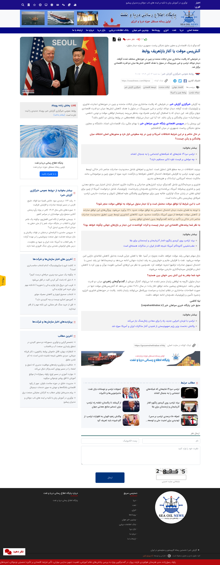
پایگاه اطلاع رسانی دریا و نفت (49, 163)
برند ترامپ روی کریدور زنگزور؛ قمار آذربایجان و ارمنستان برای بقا (162, 240)
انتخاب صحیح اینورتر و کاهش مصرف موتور (53, 294)
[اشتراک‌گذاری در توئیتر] (180, 80)
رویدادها (156, 30)
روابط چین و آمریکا (178, 92)
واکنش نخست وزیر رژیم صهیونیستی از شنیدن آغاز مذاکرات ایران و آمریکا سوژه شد (153, 326)
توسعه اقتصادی (149, 87)
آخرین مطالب (65, 336)
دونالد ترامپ (194, 92)
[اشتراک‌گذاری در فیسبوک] (185, 80)
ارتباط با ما (77, 30)
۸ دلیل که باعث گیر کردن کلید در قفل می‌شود (52, 280)
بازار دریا (101, 30)
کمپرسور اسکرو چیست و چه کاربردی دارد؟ (54, 299)
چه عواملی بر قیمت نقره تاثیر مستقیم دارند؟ (172, 159)
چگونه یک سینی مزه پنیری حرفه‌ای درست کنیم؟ (51, 274)
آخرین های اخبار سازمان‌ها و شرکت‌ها (52, 259)
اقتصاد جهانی (177, 87)
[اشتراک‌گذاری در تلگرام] (174, 80)
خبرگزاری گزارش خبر (133, 87)
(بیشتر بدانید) (59, 114)
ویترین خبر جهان (140, 30)
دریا (181, 30)
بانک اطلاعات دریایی (119, 30)
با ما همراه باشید (49, 174)
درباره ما (90, 30)
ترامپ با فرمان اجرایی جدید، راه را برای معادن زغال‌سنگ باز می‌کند (161, 321)
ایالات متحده (164, 87)
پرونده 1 (3, 281)
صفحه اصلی (192, 30)
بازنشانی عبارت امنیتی (171, 481)
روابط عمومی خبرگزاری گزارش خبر (178, 74)
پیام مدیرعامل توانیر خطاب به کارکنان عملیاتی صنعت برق (47, 392)
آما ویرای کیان (148, 555)
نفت (174, 30)
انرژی (165, 30)
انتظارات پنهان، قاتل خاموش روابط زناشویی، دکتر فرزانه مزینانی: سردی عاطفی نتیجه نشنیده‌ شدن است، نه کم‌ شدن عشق (133, 3)
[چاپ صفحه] (119, 39)
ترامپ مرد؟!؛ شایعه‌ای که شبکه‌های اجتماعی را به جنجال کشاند (162, 154)
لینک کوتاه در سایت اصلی (179, 345)
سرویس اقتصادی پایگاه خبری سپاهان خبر (162, 124)
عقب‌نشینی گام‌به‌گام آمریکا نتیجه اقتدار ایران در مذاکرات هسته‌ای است (159, 246)
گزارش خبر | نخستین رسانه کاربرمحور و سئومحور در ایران (174, 550)
